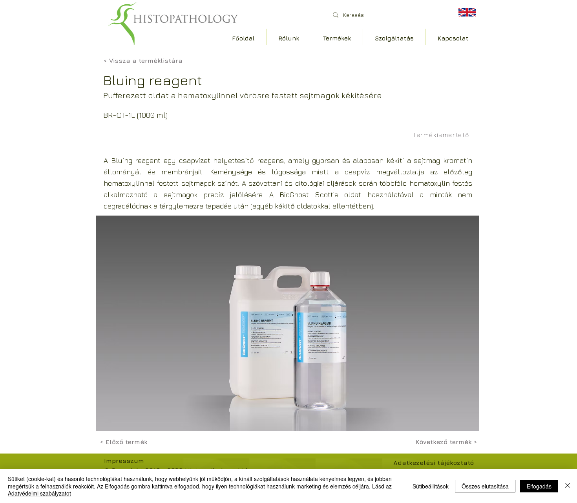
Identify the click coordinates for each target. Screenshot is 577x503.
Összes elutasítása (485, 486)
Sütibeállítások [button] (431, 486)
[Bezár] (567, 486)
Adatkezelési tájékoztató (433, 462)
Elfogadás (539, 486)
